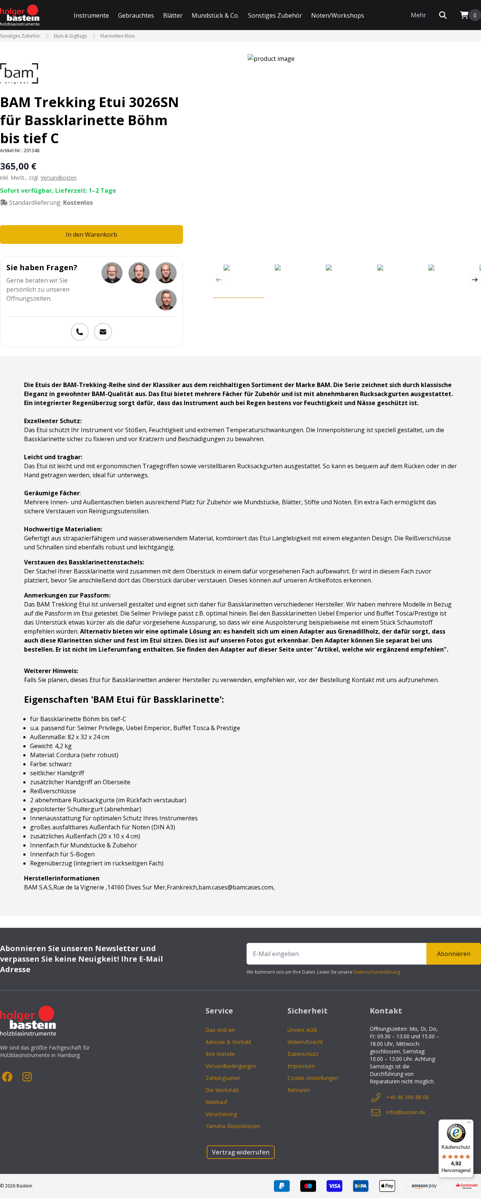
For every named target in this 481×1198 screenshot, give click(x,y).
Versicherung (221, 1114)
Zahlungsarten (223, 1078)
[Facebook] (7, 1077)
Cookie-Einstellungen (312, 1078)
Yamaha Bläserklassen (233, 1126)
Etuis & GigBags (70, 36)
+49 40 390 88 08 (407, 1097)
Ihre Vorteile (220, 1053)
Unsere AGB (302, 1029)
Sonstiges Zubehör (275, 15)
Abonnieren (453, 954)
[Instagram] (27, 1077)
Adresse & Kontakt (228, 1041)
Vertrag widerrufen (240, 1152)
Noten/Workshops (337, 15)
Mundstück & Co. (215, 15)
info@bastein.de (405, 1112)
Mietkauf (216, 1102)
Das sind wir (220, 1029)
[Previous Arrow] (219, 280)
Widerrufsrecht (305, 1041)
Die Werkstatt (222, 1090)
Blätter (173, 15)
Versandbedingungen (231, 1065)
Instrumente (91, 15)
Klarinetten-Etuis (117, 36)
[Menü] (468, 1123)
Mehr (418, 15)
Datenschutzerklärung (377, 972)
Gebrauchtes (136, 15)
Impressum (301, 1065)
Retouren (298, 1090)
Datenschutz (302, 1053)
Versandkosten (59, 177)
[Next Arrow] (475, 280)
